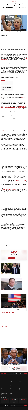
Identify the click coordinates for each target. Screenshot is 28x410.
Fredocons (5, 130)
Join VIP (26, 373)
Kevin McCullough (20, 380)
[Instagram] (13, 373)
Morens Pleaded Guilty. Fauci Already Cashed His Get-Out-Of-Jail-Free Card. (10, 364)
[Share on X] (17, 7)
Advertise (11, 389)
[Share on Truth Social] (19, 7)
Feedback (9, 407)
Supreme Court (11, 385)
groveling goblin (3, 64)
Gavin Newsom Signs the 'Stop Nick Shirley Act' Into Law (8, 275)
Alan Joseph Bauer (21, 382)
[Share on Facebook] (20, 7)
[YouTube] (16, 373)
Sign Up (26, 405)
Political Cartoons (2, 382)
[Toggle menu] (1, 1)
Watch (1, 381)
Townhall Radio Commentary (4, 393)
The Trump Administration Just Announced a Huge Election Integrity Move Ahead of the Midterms (13, 309)
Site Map (16, 407)
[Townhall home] (3, 373)
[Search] (26, 1)
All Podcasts (2, 394)
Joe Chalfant (2, 276)
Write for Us (11, 393)
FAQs (23, 373)
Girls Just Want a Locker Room (6, 334)
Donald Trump (11, 380)
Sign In (20, 373)
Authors (1, 385)
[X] (12, 373)
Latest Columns (2, 380)
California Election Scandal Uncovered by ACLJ (8, 331)
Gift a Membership (21, 389)
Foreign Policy (11, 382)
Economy (11, 381)
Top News (2, 377)
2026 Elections (11, 377)
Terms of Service (2, 407)
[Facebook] (15, 373)
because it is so (9, 192)
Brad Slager (20, 381)
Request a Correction (12, 407)
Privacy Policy (6, 407)
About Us (11, 388)
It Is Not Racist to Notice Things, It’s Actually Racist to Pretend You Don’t (12, 328)
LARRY (1, 388)
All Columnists (20, 385)
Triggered (2, 389)
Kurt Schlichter (4, 7)
